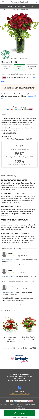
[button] (34, 414)
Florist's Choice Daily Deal (23, 259)
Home (3, 9)
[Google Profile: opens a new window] (19, 387)
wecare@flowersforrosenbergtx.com (19, 380)
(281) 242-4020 (19, 378)
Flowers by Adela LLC (19, 2)
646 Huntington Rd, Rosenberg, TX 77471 (19, 376)
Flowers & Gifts (11, 9)
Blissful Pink (19, 276)
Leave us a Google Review (20, 394)
